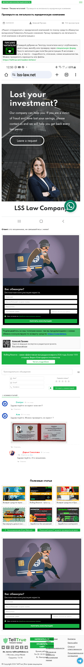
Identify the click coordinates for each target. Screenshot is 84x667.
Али (31, 455)
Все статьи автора (19, 346)
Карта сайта (72, 643)
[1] (56, 381)
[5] (68, 381)
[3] (62, 381)
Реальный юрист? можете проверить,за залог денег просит (59, 530)
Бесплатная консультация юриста (16, 2)
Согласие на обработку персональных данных (52, 656)
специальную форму (66, 48)
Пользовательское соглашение (75, 654)
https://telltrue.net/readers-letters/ (19, 60)
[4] (65, 381)
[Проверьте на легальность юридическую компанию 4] (41, 145)
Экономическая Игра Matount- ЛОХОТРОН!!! (20, 530)
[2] (59, 381)
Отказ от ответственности (75, 647)
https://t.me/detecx (57, 334)
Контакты (71, 639)
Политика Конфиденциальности (53, 646)
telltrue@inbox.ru (20, 652)
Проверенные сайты (52, 640)
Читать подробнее (41, 362)
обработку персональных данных (29, 316)
